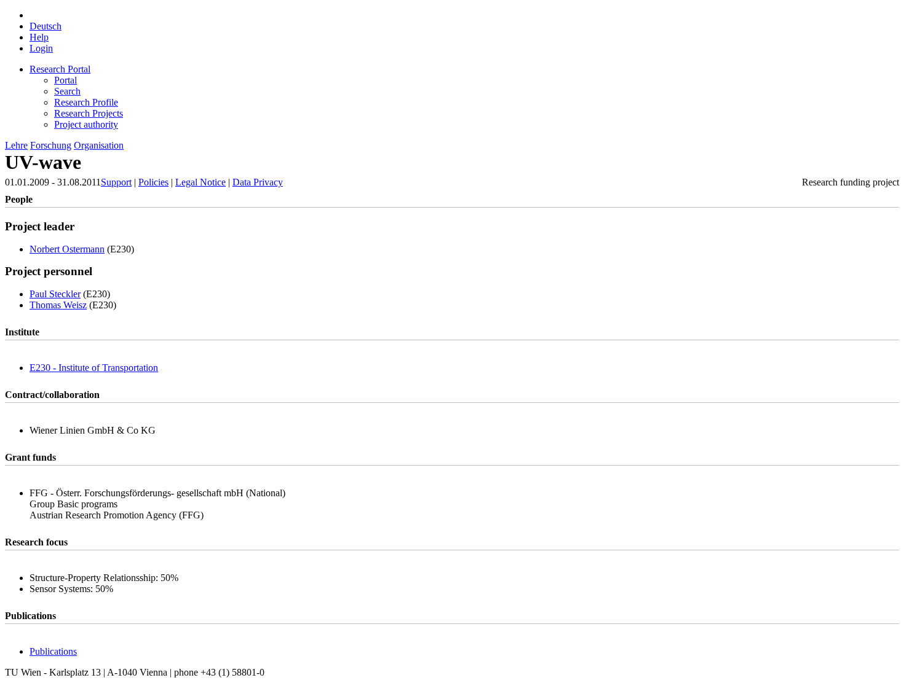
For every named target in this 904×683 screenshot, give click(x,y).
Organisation (99, 145)
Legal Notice (200, 182)
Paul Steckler (55, 294)
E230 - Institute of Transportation (94, 367)
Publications (53, 651)
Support (116, 182)
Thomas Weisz (58, 305)
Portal (65, 80)
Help (39, 37)
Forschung (50, 145)
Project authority (86, 124)
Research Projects (88, 113)
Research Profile (86, 102)
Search (67, 91)
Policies (153, 182)
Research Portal (60, 69)
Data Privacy (257, 182)
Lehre (16, 145)
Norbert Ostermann (67, 249)
